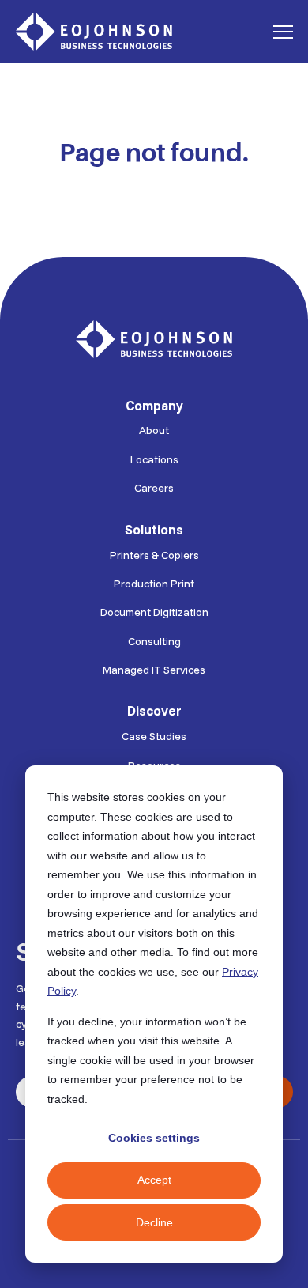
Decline (154, 1222)
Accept (154, 1179)
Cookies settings (154, 1137)
